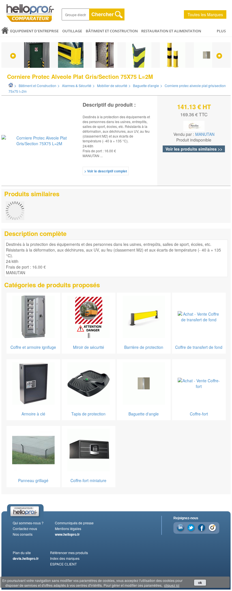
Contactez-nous (25, 528)
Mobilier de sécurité (112, 85)
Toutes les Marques (205, 14)
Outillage (72, 30)
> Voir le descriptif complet (105, 171)
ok (200, 582)
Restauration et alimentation (171, 30)
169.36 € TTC (194, 114)
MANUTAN (204, 134)
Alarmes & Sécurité (76, 85)
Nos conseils (23, 534)
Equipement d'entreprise (34, 30)
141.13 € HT (194, 106)
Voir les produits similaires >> (194, 149)
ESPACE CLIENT (63, 564)
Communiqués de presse (74, 522)
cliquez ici (171, 585)
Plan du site (22, 552)
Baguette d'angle (146, 85)
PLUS (221, 30)
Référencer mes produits (69, 552)
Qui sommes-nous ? (28, 522)
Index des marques (65, 558)
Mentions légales (68, 528)
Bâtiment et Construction (112, 30)
